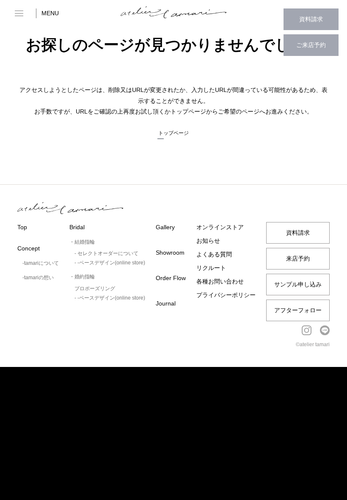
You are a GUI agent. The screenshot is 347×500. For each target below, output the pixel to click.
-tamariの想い (38, 278)
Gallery (165, 227)
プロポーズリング (94, 289)
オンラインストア (220, 227)
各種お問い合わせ (220, 281)
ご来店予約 (311, 45)
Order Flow (171, 278)
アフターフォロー (298, 310)
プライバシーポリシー (226, 295)
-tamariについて (40, 263)
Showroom (170, 252)
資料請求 (311, 19)
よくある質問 (214, 254)
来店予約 (298, 258)
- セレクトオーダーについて (106, 253)
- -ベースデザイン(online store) (109, 263)
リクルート (211, 267)
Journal (166, 303)
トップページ (173, 133)
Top (22, 227)
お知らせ (208, 240)
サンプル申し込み (298, 284)
